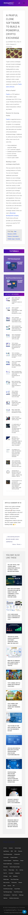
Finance (10, 236)
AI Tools (5, 848)
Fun (17, 870)
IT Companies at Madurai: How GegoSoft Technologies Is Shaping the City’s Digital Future (16, 428)
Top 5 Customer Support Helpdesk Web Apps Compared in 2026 (16, 364)
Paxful (8, 94)
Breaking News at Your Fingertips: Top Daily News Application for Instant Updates (13, 823)
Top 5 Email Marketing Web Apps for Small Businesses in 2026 (16, 346)
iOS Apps (5, 876)
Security (18, 239)
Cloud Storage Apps (7, 854)
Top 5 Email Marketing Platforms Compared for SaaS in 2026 (16, 394)
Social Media (17, 888)
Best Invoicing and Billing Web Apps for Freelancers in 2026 (16, 384)
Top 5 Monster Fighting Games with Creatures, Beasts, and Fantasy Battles (16, 463)
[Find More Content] (24, 911)
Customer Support (7, 860)
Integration (17, 873)
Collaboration (17, 854)
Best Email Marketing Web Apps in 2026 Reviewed (16, 403)
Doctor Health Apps (7, 863)
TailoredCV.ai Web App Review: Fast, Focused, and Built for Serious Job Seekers (16, 453)
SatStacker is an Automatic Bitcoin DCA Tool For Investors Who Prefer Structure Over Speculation (17, 485)
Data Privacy (15, 860)
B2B (14, 234)
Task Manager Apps (7, 892)
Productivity (14, 882)
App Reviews (6, 851)
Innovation (15, 236)
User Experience (6, 895)
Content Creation (14, 857)
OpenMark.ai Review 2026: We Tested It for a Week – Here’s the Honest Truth (17, 473)
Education (5, 866)
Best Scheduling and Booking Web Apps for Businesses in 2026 (17, 374)
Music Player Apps (15, 879)
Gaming (21, 870)
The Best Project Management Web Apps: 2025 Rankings (14, 801)
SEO (14, 885)
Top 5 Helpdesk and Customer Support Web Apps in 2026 (16, 337)
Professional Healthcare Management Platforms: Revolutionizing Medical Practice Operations (13, 777)
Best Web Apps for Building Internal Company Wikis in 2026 (17, 300)
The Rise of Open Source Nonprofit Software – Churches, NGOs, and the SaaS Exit (13, 640)
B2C (15, 851)
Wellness (5, 898)
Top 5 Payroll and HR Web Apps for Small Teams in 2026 (17, 355)
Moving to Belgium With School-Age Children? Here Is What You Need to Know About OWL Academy (17, 441)
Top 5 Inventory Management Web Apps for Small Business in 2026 (17, 328)
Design (21, 860)
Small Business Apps (8, 888)
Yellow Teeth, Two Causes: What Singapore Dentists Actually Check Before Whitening (14, 568)
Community (5, 857)
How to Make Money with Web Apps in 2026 (16, 418)
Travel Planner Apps (18, 892)
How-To (5, 873)
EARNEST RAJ (12, 42)
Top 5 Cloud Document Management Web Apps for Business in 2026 (17, 310)
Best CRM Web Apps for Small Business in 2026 (16, 411)
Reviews (20, 882)
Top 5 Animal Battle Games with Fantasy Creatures (14, 684)
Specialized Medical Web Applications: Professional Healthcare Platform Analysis (14, 751)
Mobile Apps (11, 239)
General (12, 44)
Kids (10, 876)
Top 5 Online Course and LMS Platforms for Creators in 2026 (16, 320)
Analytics (11, 848)
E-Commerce (16, 863)
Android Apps (18, 848)
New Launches (6, 882)
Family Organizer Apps (15, 866)
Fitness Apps (11, 870)
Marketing (15, 876)
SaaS (4, 885)
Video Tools (14, 895)
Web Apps (21, 895)
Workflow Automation (14, 898)
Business (20, 851)
